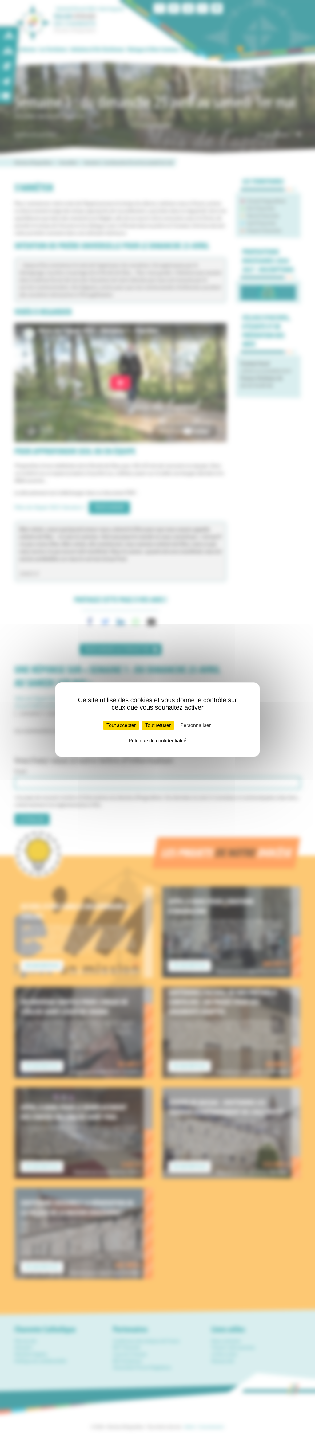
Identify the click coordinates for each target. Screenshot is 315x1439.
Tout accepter (121, 725)
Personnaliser (195, 725)
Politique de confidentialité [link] (157, 740)
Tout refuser (158, 725)
